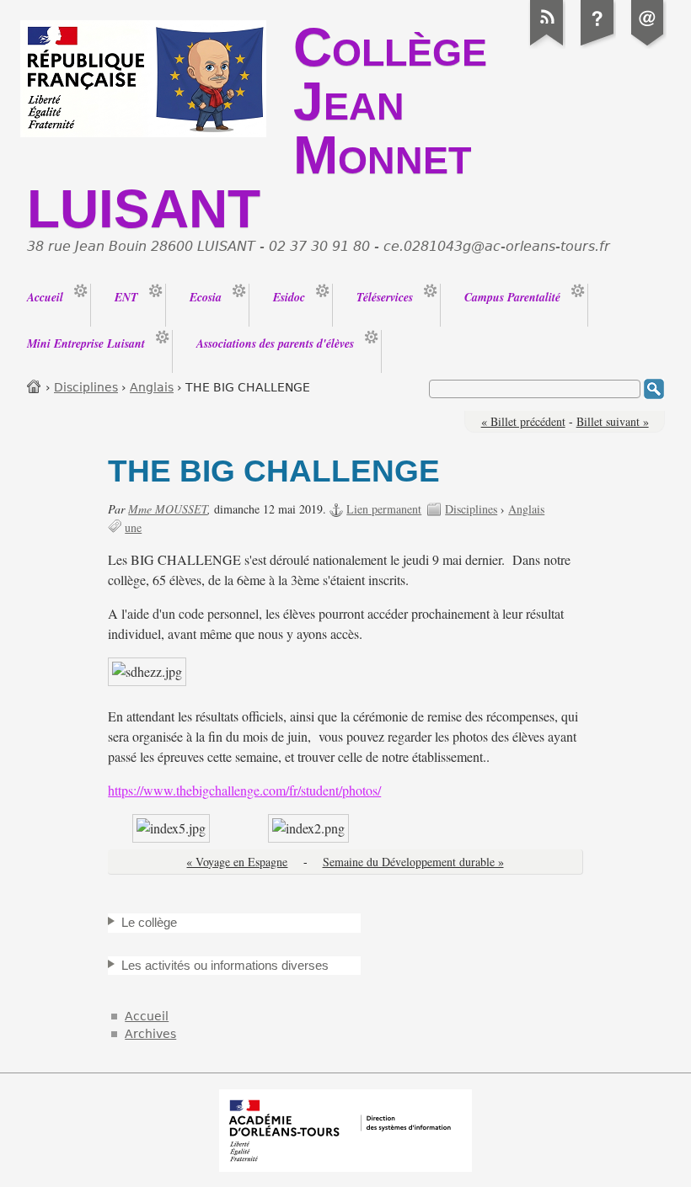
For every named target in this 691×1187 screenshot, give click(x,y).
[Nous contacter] (648, 45)
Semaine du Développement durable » (413, 862)
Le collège (149, 922)
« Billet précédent (523, 421)
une (133, 527)
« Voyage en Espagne (236, 862)
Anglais (152, 387)
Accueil (34, 386)
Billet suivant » (612, 421)
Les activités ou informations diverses (225, 965)
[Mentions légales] (597, 45)
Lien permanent (383, 509)
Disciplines (86, 387)
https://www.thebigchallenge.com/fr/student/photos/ (244, 790)
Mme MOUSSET (167, 509)
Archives (150, 1034)
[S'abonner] (546, 45)
